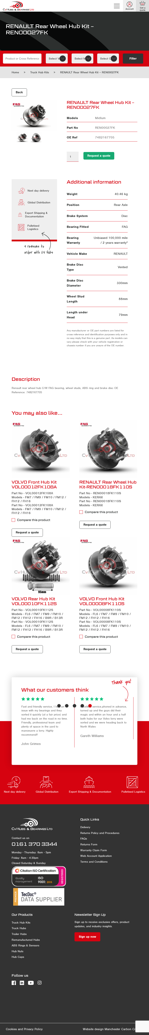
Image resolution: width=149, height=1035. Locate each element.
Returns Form (88, 844)
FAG (125, 227)
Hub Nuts (17, 951)
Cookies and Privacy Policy (24, 1029)
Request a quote (98, 156)
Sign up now (87, 937)
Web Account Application (96, 856)
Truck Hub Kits (39, 72)
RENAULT (121, 254)
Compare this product (33, 520)
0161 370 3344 (34, 844)
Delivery (85, 827)
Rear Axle (121, 205)
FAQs (83, 838)
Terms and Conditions (93, 861)
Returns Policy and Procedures (99, 833)
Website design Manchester (101, 1029)
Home (15, 72)
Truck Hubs (19, 928)
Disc (124, 216)
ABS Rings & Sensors (25, 945)
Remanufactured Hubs (26, 940)
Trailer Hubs (19, 934)
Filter (133, 58)
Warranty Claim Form (93, 850)
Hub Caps (18, 957)
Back (19, 92)
